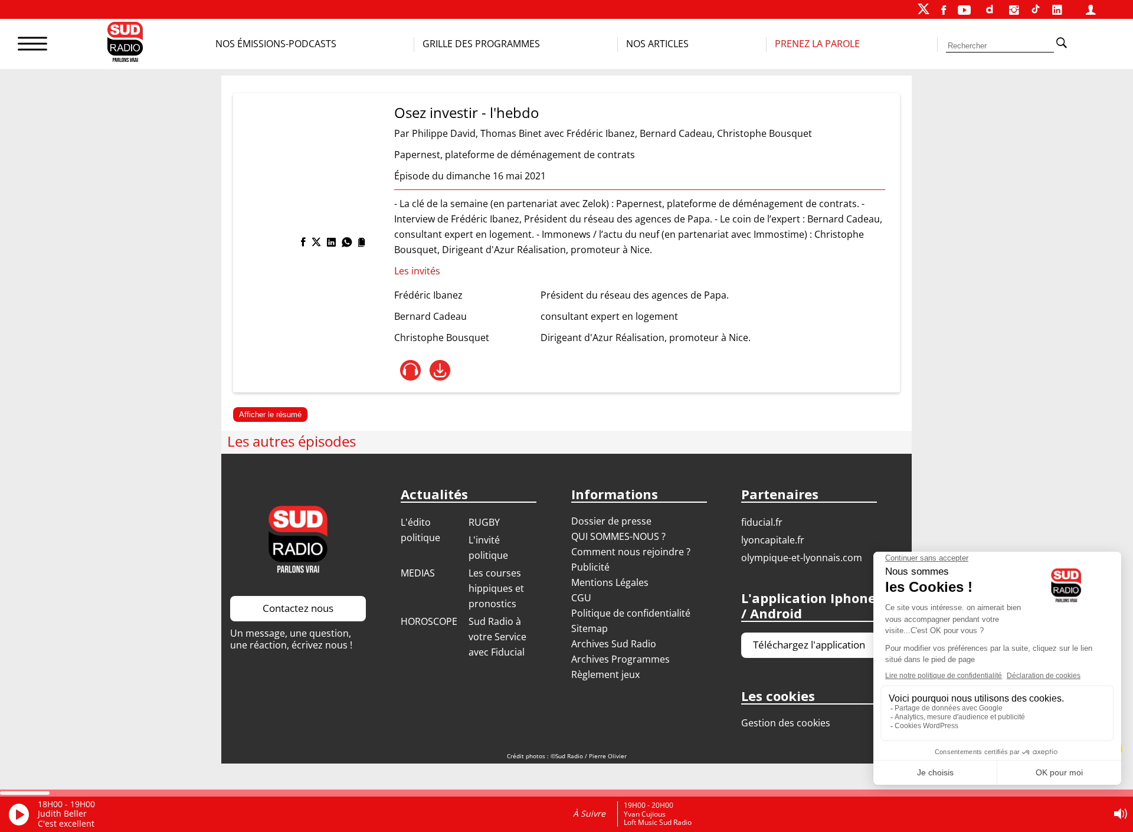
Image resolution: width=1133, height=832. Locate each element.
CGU (581, 597)
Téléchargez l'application (809, 644)
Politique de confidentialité (630, 613)
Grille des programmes (481, 43)
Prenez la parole (817, 43)
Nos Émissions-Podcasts (275, 43)
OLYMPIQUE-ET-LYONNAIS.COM (801, 557)
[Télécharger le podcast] (440, 370)
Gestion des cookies (785, 722)
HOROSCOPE (429, 621)
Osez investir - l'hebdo (466, 112)
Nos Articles (657, 43)
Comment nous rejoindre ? (632, 551)
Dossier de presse (611, 521)
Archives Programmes (620, 659)
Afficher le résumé (270, 414)
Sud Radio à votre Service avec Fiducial (497, 637)
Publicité (590, 567)
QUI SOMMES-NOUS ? (618, 536)
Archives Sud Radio (613, 643)
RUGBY (484, 522)
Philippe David (444, 133)
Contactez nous (298, 608)
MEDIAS (418, 572)
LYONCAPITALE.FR (772, 539)
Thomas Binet (511, 133)
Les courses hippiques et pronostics (496, 588)
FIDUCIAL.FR (761, 522)
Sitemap (589, 628)
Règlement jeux (605, 674)
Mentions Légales (610, 582)
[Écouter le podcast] (410, 370)
